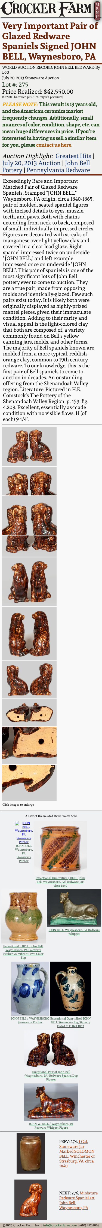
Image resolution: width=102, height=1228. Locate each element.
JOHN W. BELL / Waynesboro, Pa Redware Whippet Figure (51, 1125)
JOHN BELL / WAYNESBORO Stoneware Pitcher (30, 1020)
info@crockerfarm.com (60, 1225)
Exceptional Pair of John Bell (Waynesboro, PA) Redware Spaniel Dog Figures (51, 1075)
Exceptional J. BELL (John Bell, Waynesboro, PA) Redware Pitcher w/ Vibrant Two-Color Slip (23, 951)
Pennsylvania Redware (58, 170)
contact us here (53, 145)
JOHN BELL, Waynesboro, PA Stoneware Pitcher (24, 853)
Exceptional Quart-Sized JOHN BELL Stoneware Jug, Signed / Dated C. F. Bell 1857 (70, 1022)
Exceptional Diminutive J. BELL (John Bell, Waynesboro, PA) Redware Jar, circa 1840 (60, 881)
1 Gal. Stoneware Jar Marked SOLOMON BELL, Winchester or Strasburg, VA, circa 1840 (77, 1153)
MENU (97, 10)
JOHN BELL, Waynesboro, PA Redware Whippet (74, 932)
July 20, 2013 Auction (31, 162)
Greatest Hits (73, 155)
